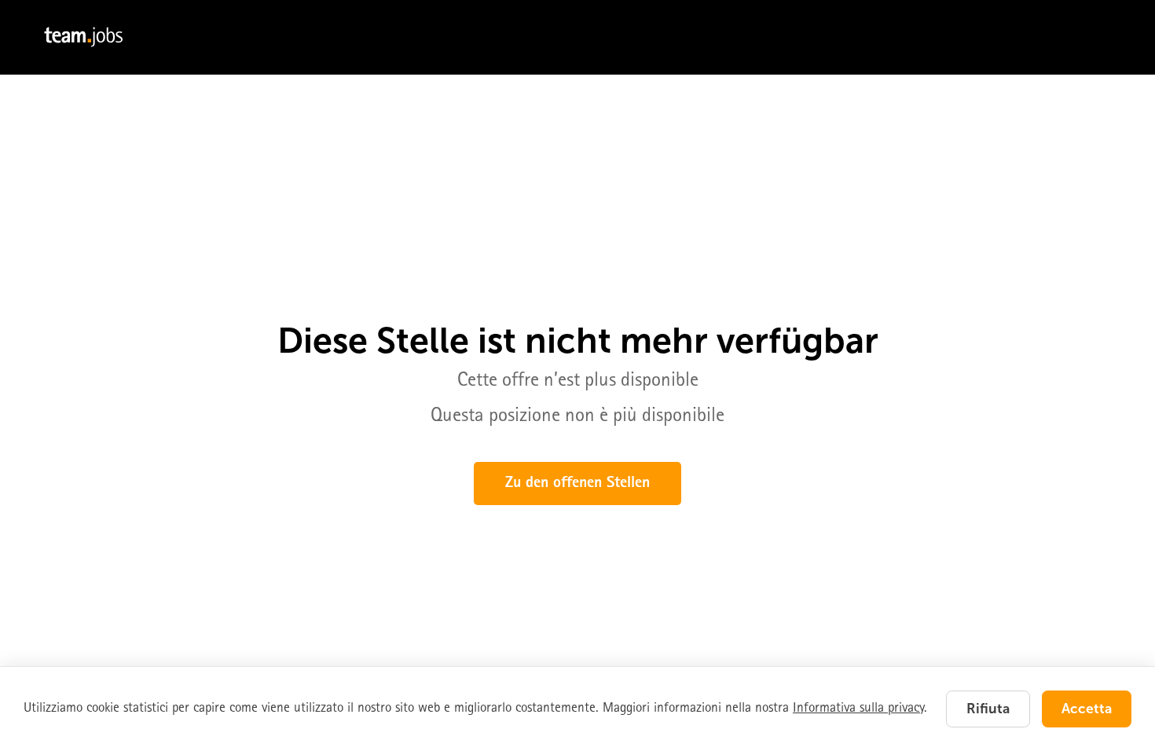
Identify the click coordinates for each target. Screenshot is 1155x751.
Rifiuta (988, 708)
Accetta (1087, 708)
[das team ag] (577, 37)
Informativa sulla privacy (858, 709)
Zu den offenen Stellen (577, 484)
